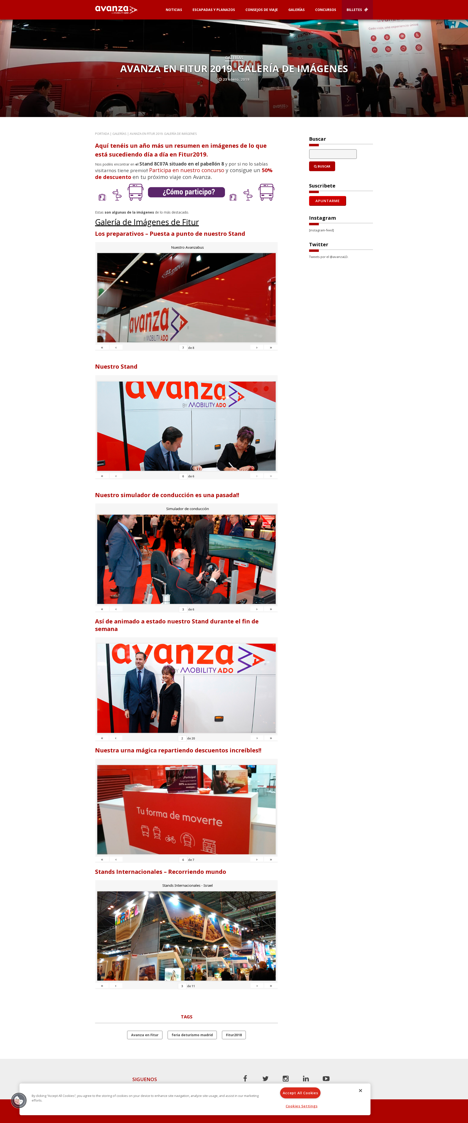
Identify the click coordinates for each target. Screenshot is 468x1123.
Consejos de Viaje (261, 9)
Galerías (296, 9)
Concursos (325, 9)
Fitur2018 (234, 1035)
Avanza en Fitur (144, 1035)
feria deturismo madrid (192, 1035)
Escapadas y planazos (214, 9)
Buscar (323, 166)
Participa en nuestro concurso (186, 170)
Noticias (174, 9)
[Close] (360, 1090)
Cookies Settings (302, 1106)
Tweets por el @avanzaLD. (328, 257)
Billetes (355, 9)
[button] (19, 1100)
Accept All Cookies (300, 1093)
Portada (102, 133)
